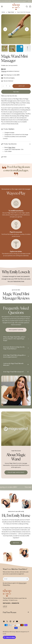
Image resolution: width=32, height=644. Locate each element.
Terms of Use (22, 583)
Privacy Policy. (6, 585)
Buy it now (16, 91)
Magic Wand (11, 12)
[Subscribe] (27, 579)
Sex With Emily (11, 631)
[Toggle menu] (2, 6)
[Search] (26, 6)
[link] (4, 167)
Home (3, 12)
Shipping (3, 71)
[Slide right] (27, 29)
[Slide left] (5, 29)
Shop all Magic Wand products (16, 472)
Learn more (16, 542)
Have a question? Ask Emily (16, 329)
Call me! (5, 606)
